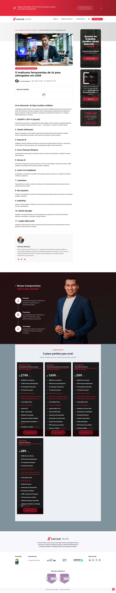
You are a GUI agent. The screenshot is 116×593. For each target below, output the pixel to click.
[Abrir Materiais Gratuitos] (73, 19)
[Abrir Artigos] (58, 19)
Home (16, 30)
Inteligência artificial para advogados (28, 30)
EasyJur (36, 249)
